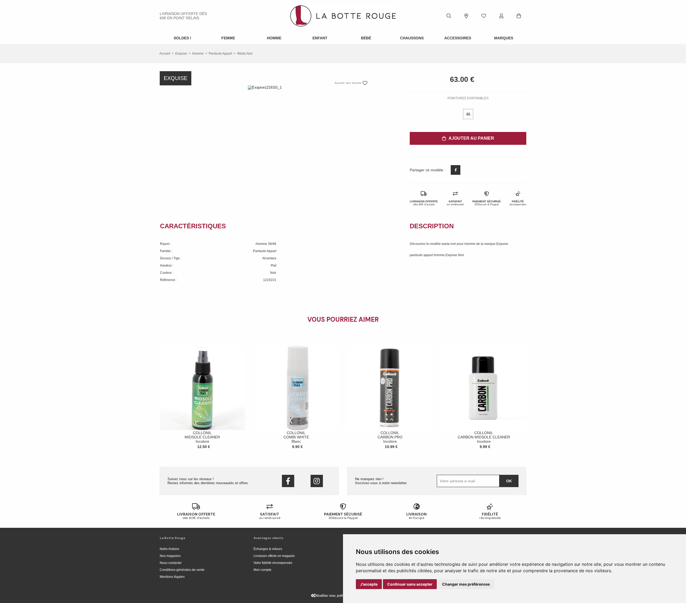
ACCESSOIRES (457, 38)
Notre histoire (169, 549)
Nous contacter (171, 563)
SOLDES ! (182, 38)
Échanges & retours (267, 549)
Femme (228, 38)
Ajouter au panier (471, 138)
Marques (503, 38)
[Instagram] (317, 481)
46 (468, 114)
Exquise (181, 53)
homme (198, 53)
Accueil (164, 53)
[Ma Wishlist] (483, 16)
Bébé (366, 38)
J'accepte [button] (369, 584)
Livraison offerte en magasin (274, 556)
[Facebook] (288, 481)
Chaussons (412, 38)
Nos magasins (170, 556)
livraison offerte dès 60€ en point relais (183, 16)
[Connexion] (501, 16)
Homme (274, 38)
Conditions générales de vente (182, 570)
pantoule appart (220, 53)
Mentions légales (172, 577)
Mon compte (262, 570)
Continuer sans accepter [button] (410, 584)
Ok (509, 481)
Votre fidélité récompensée (272, 563)
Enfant (319, 38)
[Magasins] (466, 16)
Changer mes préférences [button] (466, 584)
